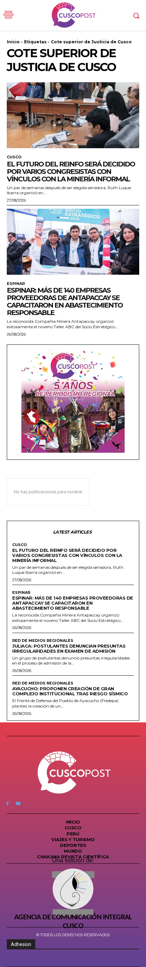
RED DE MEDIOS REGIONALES (42, 640)
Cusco (14, 157)
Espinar (16, 284)
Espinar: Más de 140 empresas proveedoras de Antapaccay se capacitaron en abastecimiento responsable (65, 301)
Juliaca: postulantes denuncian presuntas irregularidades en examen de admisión (68, 648)
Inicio (13, 41)
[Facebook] (7, 803)
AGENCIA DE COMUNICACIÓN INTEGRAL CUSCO (73, 922)
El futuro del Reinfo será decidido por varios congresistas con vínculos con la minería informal (71, 171)
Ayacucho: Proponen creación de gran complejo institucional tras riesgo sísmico (70, 691)
